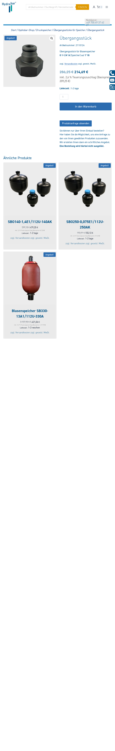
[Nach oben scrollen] (6, 747)
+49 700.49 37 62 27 (95, 23)
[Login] (94, 7)
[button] (51, 38)
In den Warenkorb (85, 106)
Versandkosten (71, 63)
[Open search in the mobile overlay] (57, 7)
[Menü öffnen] (106, 7)
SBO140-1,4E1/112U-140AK (30, 221)
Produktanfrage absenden (75, 123)
